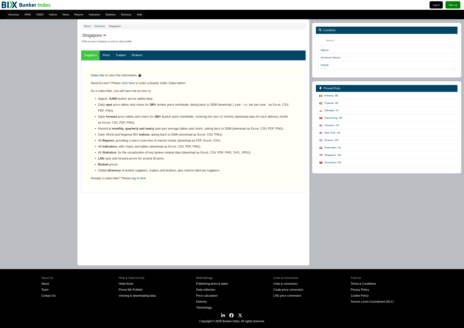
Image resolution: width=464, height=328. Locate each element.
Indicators (94, 14)
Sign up (453, 4)
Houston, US (330, 125)
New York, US (331, 132)
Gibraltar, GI (330, 110)
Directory (126, 14)
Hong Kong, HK (332, 117)
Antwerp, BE (330, 95)
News (66, 14)
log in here (139, 178)
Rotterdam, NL (331, 147)
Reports (78, 14)
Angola (325, 64)
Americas (13, 14)
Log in (436, 4)
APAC (27, 14)
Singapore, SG (331, 154)
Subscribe (97, 75)
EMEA (40, 14)
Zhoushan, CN (331, 162)
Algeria (325, 50)
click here (128, 83)
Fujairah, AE (330, 102)
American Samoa (330, 57)
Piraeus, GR (330, 140)
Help (139, 14)
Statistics (110, 14)
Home (87, 26)
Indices (53, 14)
